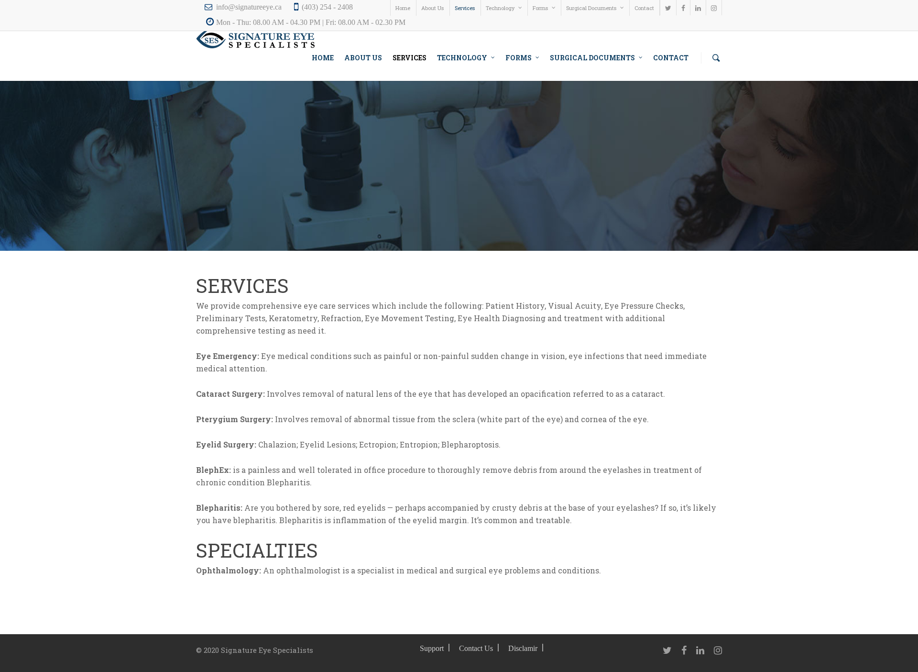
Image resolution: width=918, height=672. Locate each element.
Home (402, 7)
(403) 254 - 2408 (327, 7)
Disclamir (522, 648)
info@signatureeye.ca (249, 7)
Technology (500, 7)
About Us (432, 7)
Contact (644, 7)
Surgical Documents (591, 7)
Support (432, 648)
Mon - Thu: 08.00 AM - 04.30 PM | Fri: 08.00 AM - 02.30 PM (310, 22)
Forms (540, 7)
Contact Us (476, 648)
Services (465, 7)
